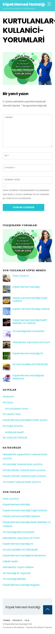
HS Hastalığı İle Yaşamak (16, 573)
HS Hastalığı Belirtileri (14, 579)
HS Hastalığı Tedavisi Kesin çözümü (22, 464)
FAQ (27, 620)
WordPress (19, 627)
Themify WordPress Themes (39, 627)
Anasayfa (8, 396)
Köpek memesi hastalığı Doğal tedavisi (30, 300)
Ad (7, 155)
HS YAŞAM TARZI (12, 414)
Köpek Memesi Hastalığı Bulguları (21, 584)
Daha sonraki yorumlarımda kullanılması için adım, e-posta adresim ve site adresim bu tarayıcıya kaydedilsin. (26, 194)
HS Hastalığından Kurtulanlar (28, 331)
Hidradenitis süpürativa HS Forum (31, 342)
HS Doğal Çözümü (13, 425)
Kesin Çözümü (21, 275)
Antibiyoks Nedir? (14, 432)
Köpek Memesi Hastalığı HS (28, 353)
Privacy (17, 620)
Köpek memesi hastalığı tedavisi (31, 309)
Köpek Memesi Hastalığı (26, 286)
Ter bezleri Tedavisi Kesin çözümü (22, 482)
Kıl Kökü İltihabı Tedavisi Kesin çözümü (24, 470)
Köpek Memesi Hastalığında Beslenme (28, 377)
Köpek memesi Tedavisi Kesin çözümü (24, 476)
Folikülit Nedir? (10, 561)
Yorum (9, 117)
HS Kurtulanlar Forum (16, 408)
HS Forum (8, 402)
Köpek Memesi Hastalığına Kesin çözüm (25, 420)
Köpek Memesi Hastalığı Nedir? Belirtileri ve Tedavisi (30, 322)
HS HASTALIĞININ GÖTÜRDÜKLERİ (30, 364)
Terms (6, 620)
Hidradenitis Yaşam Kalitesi (18, 567)
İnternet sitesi (12, 179)
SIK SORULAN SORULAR (15, 437)
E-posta (10, 167)
